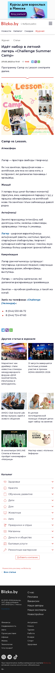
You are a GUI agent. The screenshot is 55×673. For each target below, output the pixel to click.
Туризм (31, 630)
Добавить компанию (27, 557)
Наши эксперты (37, 610)
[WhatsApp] (39, 61)
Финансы (5, 622)
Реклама (33, 597)
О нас (31, 592)
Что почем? (7, 648)
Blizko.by (47, 663)
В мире (31, 637)
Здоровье (32, 644)
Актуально (33, 622)
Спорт (31, 641)
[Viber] (35, 61)
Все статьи (10, 572)
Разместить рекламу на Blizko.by (16, 568)
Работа (31, 633)
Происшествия (8, 633)
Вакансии (33, 601)
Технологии (6, 644)
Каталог (17, 31)
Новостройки (36, 614)
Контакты (5, 609)
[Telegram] (32, 61)
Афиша (4, 637)
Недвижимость (8, 626)
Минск (31, 626)
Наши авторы (35, 605)
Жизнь (4, 641)
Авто (3, 630)
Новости (6, 31)
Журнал (40, 31)
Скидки (29, 31)
